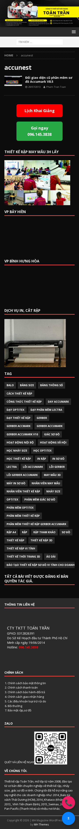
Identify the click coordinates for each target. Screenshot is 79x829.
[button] (73, 31)
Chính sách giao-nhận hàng (26, 697)
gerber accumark (50, 426)
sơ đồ (66, 532)
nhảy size (53, 491)
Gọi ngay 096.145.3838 (39, 131)
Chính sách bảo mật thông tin (27, 683)
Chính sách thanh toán (23, 687)
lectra (12, 467)
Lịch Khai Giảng (39, 110)
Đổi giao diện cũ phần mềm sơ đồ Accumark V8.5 (48, 79)
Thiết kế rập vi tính (21, 548)
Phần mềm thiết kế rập (23, 516)
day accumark (58, 402)
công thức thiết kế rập (24, 402)
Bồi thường (15, 706)
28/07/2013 (34, 86)
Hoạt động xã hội (53, 442)
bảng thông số (51, 385)
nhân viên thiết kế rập (23, 491)
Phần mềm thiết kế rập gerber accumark (36, 524)
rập (24, 532)
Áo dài (51, 556)
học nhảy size (17, 450)
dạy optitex (15, 410)
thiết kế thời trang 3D (23, 556)
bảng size (27, 385)
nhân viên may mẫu (46, 483)
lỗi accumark (33, 467)
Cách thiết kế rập (19, 393)
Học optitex (42, 450)
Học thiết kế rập (19, 459)
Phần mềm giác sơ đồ (39, 499)
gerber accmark (19, 426)
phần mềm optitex (20, 508)
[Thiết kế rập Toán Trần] (39, 25)
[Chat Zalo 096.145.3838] (68, 818)
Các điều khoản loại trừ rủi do (27, 701)
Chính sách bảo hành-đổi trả (26, 692)
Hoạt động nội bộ (20, 442)
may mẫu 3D (52, 475)
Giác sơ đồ (52, 434)
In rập (41, 459)
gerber (42, 418)
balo (10, 385)
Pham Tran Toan (56, 86)
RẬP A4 (11, 532)
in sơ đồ (58, 459)
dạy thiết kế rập (19, 418)
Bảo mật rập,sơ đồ (19, 710)
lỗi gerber (57, 467)
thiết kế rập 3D (41, 540)
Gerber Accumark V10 (22, 434)
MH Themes (41, 824)
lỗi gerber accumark (22, 475)
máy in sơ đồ (16, 483)
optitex (12, 499)
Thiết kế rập (15, 540)
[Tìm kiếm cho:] (39, 41)
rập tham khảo (44, 532)
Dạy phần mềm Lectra (46, 410)
